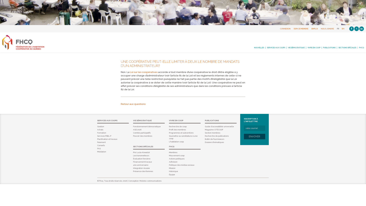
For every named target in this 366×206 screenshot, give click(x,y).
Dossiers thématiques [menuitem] (214, 142)
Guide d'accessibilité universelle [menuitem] (219, 126)
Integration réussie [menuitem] (141, 168)
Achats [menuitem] (100, 130)
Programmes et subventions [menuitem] (181, 133)
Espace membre (301, 29)
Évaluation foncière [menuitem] (141, 159)
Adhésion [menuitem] (173, 162)
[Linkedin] (361, 28)
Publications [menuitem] (329, 47)
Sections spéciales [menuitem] (347, 47)
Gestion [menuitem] (100, 126)
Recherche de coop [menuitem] (178, 126)
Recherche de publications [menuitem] (217, 136)
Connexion (285, 29)
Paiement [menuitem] (101, 142)
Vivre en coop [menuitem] (314, 47)
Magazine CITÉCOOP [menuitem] (214, 130)
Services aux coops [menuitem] (276, 47)
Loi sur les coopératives (144, 72)
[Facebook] (351, 28)
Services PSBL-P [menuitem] (104, 136)
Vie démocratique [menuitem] (296, 47)
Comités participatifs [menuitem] (142, 133)
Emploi (314, 29)
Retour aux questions (133, 104)
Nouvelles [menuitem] (259, 47)
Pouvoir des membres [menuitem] (142, 136)
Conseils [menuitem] (101, 145)
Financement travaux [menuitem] (142, 162)
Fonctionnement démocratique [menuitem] (147, 126)
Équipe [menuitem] (172, 175)
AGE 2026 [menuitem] (137, 130)
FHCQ (26, 42)
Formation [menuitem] (101, 133)
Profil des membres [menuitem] (177, 130)
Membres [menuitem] (173, 152)
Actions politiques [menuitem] (176, 159)
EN (343, 29)
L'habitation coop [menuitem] (176, 142)
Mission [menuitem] (172, 168)
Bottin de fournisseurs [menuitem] (214, 139)
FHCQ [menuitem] (361, 47)
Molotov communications (150, 181)
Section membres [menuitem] (212, 133)
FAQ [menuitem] (99, 148)
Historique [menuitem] (173, 171)
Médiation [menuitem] (101, 152)
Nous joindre (327, 29)
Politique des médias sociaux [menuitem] (181, 165)
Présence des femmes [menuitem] (143, 171)
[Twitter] (356, 28)
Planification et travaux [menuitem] (107, 139)
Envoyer (254, 136)
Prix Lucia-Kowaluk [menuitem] (141, 152)
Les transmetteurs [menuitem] (141, 155)
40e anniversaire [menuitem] (140, 165)
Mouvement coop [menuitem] (176, 155)
